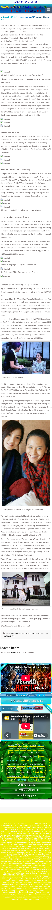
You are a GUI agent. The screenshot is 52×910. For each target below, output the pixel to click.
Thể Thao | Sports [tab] (28, 795)
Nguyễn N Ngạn (13, 772)
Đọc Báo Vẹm (39, 768)
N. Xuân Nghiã (39, 772)
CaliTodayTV (13, 756)
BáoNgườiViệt (26, 756)
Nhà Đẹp (22, 695)
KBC (44, 760)
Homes (23, 748)
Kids (41, 752)
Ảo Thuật (41, 780)
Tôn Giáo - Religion (7, 708)
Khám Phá (31, 780)
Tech (35, 748)
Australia (34, 776)
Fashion (41, 748)
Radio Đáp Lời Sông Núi (17, 764)
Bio (37, 752)
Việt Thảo (21, 768)
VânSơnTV (11, 768)
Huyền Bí (11, 780)
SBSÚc (42, 756)
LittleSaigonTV (24, 760)
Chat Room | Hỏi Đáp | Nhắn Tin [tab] (28, 701)
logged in (14, 652)
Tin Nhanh (11, 695)
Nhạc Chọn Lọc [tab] (28, 785)
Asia (20, 745)
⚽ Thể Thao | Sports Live (31, 708)
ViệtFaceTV (12, 760)
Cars (29, 748)
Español (32, 745)
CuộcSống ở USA (14, 776)
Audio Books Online (2, 763)
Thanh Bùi (30, 633)
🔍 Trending (48, 707)
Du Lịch (41, 695)
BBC (36, 756)
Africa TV (12, 745)
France (42, 776)
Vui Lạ (29, 768)
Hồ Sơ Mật (21, 780)
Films (16, 748)
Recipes (18, 752)
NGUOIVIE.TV (22, 835)
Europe (40, 745)
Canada (25, 776)
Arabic (25, 745)
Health (26, 752)
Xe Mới (31, 695)
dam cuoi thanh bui (17, 633)
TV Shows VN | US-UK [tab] (28, 790)
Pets (33, 752)
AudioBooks (26, 772)
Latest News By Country (50, 769)
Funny (10, 748)
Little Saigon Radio (37, 764)
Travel (11, 752)
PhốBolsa (36, 760)
